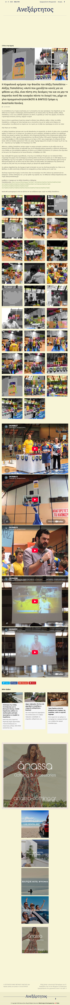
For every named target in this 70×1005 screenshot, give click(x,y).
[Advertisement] (35, 30)
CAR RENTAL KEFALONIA (35, 824)
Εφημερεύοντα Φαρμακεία (48, 2)
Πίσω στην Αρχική (8, 46)
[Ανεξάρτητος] (35, 9)
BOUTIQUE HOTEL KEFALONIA (35, 853)
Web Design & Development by (49, 1003)
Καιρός (60, 2)
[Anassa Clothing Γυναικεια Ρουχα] (35, 808)
